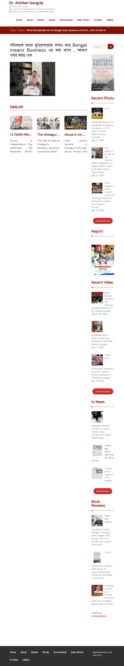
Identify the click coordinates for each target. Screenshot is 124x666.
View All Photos (103, 220)
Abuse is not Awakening (75, 134)
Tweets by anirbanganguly (98, 614)
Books (52, 19)
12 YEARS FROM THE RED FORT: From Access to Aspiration (21, 134)
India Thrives (83, 19)
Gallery (110, 19)
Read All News (102, 491)
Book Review (66, 19)
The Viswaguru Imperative (48, 134)
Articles (40, 19)
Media (21, 30)
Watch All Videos (102, 391)
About (30, 19)
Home (19, 19)
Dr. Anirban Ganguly (26, 2)
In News (98, 19)
